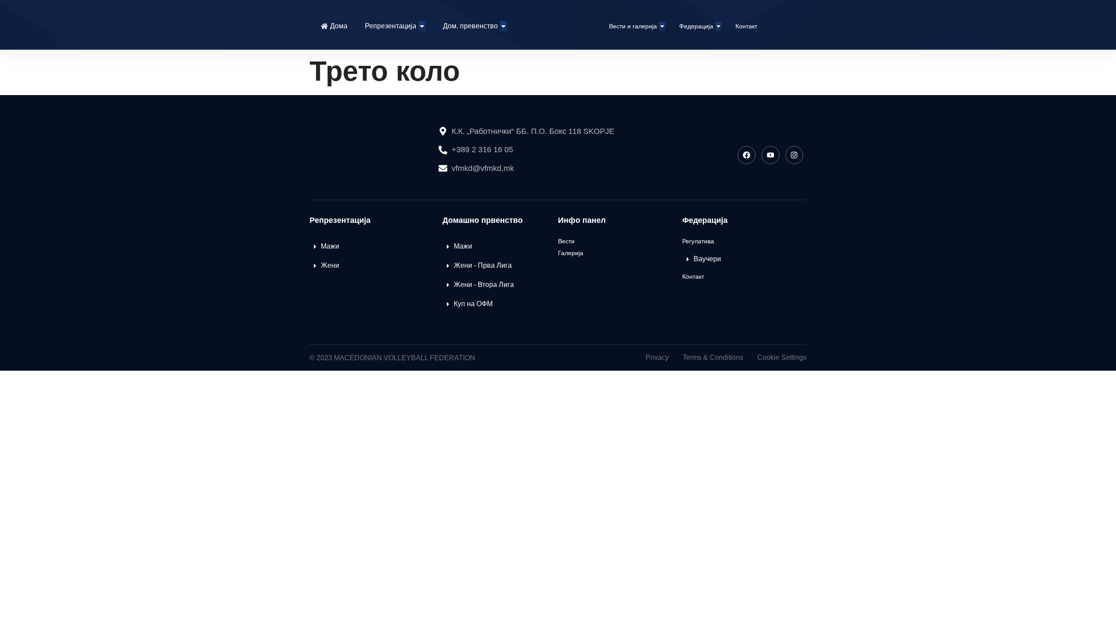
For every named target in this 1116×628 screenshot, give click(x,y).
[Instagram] (794, 155)
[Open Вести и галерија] (662, 26)
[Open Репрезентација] (421, 26)
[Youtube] (770, 155)
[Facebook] (746, 155)
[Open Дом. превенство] (503, 26)
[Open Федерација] (718, 26)
